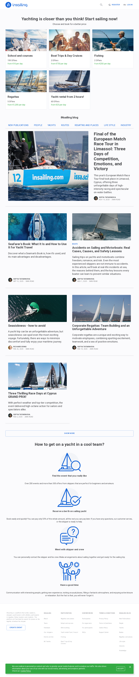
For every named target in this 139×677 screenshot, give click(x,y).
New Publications (18, 125)
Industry (126, 125)
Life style (109, 125)
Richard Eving (20, 347)
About (46, 619)
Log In (129, 5)
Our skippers (48, 632)
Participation (86, 619)
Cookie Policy (25, 671)
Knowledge (122, 650)
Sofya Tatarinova (107, 197)
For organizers (87, 623)
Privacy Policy (103, 619)
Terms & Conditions (105, 623)
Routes (65, 125)
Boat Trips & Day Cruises (66, 643)
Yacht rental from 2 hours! (69, 632)
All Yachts (47, 641)
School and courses (67, 623)
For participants (87, 628)
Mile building (65, 628)
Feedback (47, 628)
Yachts (52, 125)
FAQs (84, 632)
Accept (120, 669)
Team (46, 623)
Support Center (104, 632)
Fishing (63, 637)
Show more (69, 433)
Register (116, 5)
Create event (16, 627)
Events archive (48, 637)
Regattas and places (87, 125)
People (38, 125)
